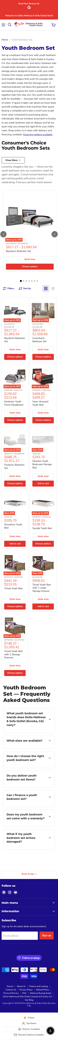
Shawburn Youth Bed (13, 526)
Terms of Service (11, 993)
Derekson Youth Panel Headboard (13, 403)
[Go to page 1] (21, 281)
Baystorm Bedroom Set (18, 251)
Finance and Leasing (38, 986)
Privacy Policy (26, 989)
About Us (21, 986)
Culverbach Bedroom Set (39, 339)
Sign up (46, 935)
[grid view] (45, 288)
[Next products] (55, 234)
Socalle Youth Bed (42, 528)
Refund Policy (42, 989)
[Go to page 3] (26, 281)
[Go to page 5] (32, 281)
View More (11, 160)
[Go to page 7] (37, 281)
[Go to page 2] (23, 281)
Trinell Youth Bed (13, 588)
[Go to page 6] (34, 281)
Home (5, 39)
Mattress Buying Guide (40, 993)
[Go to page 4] (29, 281)
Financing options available (37, 134)
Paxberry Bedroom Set (14, 466)
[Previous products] (3, 234)
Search (10, 986)
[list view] (52, 288)
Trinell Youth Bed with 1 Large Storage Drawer (41, 588)
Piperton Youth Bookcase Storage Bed (42, 464)
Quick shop (29, 259)
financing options (29, 806)
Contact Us (11, 989)
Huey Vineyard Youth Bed (40, 403)
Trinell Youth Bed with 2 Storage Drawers (13, 654)
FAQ (24, 993)
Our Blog (29, 1000)
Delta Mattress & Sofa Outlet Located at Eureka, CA (27, 996)
